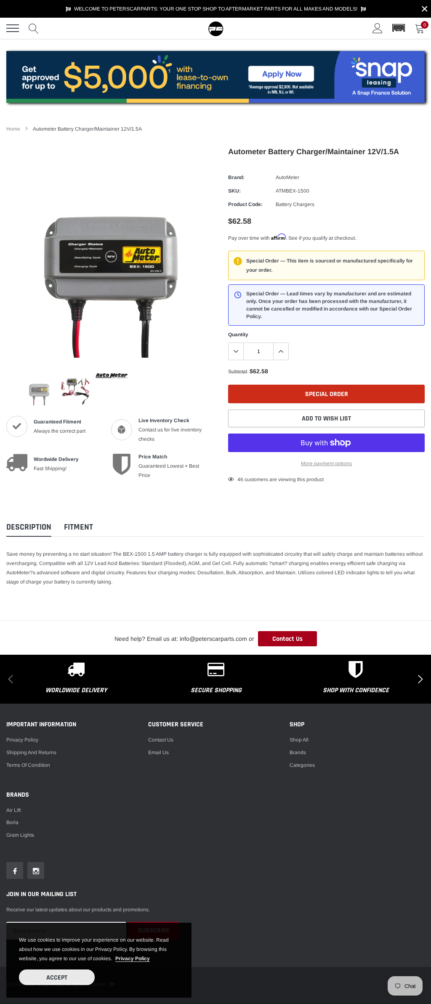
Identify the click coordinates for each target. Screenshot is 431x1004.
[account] (377, 28)
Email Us (158, 752)
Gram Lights (20, 835)
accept (56, 977)
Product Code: (245, 204)
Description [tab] (28, 527)
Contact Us (287, 639)
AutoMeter (287, 177)
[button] (398, 28)
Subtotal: (238, 372)
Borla (12, 822)
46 (240, 479)
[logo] (215, 28)
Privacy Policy (22, 740)
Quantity (238, 334)
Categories (302, 765)
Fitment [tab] (78, 527)
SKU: (234, 191)
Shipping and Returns (31, 752)
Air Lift (13, 810)
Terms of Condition (28, 765)
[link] (39, 389)
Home (13, 129)
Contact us (160, 740)
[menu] (12, 28)
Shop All (299, 740)
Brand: (236, 177)
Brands (298, 752)
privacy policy (132, 958)
